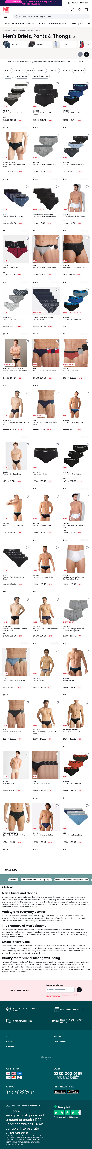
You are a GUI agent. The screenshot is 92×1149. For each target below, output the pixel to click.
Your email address (54, 985)
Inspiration (10, 1041)
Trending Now (77, 23)
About (8, 1036)
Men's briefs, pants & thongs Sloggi (36, 879)
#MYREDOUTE (10, 1046)
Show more (46, 1057)
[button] (86, 9)
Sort (7, 70)
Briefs (38, 30)
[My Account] (73, 9)
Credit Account (60, 1041)
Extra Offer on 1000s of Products (19, 23)
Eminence (13, 879)
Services (57, 1036)
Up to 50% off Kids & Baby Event (52, 23)
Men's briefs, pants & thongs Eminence (71, 879)
